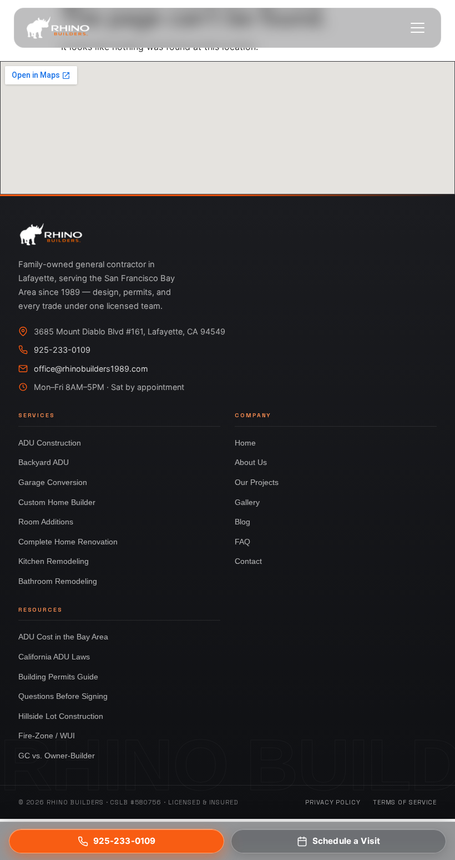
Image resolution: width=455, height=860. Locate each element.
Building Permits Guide (58, 676)
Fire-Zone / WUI (46, 735)
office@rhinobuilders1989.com (91, 368)
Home (245, 442)
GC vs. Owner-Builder (56, 755)
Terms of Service (405, 802)
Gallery (247, 502)
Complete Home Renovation (68, 541)
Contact (248, 561)
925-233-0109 (62, 349)
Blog (242, 521)
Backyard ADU (43, 462)
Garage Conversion (52, 482)
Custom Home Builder (56, 502)
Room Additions (45, 521)
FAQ (242, 541)
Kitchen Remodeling (53, 561)
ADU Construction (49, 442)
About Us (251, 462)
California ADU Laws (54, 656)
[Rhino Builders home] (57, 28)
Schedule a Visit (346, 841)
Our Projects (257, 482)
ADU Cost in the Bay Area (63, 636)
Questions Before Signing (63, 696)
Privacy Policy (333, 802)
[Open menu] (418, 28)
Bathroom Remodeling (57, 581)
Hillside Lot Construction (60, 716)
